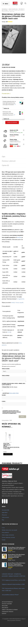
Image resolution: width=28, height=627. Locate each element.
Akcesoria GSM (5, 510)
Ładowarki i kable (7, 442)
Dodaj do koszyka (12, 122)
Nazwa (4, 395)
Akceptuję (11, 393)
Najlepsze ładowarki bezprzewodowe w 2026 (13, 584)
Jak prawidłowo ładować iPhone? (10, 594)
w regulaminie (20, 299)
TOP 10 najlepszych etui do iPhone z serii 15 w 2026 (13, 580)
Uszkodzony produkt (7, 611)
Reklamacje (5, 607)
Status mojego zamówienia (8, 535)
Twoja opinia (6, 375)
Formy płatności (5, 532)
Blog (3, 519)
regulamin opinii (14, 393)
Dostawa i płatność (9, 161)
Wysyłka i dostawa (7, 603)
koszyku (19, 237)
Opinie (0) (5, 165)
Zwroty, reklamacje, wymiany (8, 537)
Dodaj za (11, 108)
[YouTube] (5, 500)
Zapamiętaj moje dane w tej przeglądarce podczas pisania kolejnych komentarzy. (12, 412)
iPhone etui (4, 515)
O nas (3, 527)
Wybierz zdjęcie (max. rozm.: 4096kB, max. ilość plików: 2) (13, 384)
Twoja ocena (6, 368)
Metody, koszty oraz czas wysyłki (9, 530)
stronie (9, 332)
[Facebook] (7, 500)
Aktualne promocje (7, 601)
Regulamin (5, 605)
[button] (21, 103)
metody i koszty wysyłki (17, 302)
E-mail (4, 401)
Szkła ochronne (5, 517)
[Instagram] (2, 500)
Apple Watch (4, 512)
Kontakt (3, 539)
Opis (3, 156)
